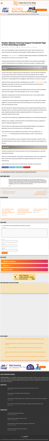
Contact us (46, 439)
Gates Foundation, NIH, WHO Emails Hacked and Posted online (21, 423)
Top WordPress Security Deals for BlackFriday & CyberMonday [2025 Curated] (24, 210)
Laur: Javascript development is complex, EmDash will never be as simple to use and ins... (23, 347)
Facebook (13, 172)
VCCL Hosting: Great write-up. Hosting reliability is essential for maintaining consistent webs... (24, 339)
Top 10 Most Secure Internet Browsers (16, 413)
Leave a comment (26, 47)
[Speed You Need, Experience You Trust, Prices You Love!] (24, 9)
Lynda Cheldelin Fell (13, 55)
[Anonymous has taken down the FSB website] (4, 430)
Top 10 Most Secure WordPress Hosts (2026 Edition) (19, 393)
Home (2, 14)
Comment (4, 227)
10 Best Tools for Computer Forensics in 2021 (17, 418)
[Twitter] (25, 438)
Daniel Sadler (5, 47)
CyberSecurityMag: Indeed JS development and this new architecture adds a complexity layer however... (24, 344)
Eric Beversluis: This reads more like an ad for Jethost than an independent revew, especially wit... (25, 356)
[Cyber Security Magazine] (24, 3)
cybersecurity (6, 172)
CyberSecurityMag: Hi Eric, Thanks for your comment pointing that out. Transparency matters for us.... (25, 352)
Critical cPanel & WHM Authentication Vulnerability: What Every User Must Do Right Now (27, 398)
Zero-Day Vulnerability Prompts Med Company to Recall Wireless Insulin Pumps (39, 192)
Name (3, 239)
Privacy (11, 439)
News (6, 14)
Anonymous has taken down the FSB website (17, 428)
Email (3, 243)
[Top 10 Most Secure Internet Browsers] (4, 415)
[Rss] (23, 438)
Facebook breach (20, 172)
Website (3, 248)
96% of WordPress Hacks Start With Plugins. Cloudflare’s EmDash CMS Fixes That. (25, 403)
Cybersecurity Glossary (38, 439)
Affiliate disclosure (29, 439)
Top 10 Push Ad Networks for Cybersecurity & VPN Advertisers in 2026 (23, 388)
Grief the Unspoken (39, 82)
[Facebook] (24, 438)
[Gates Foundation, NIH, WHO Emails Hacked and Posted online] (4, 425)
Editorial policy (22, 439)
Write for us (6, 265)
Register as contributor (9, 261)
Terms (7, 439)
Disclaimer (16, 439)
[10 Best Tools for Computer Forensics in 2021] (4, 420)
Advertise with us (8, 269)
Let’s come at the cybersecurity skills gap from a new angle (9, 192)
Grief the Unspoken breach (30, 172)
